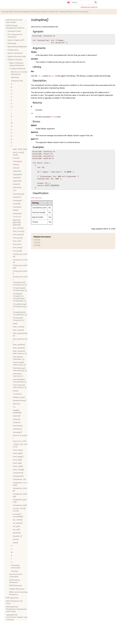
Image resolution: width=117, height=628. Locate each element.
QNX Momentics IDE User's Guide (14, 21)
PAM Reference (15, 585)
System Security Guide (17, 56)
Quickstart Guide (14, 31)
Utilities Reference (16, 589)
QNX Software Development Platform (23, 12)
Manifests (15, 77)
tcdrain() (37, 240)
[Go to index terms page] (67, 3)
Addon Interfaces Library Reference (16, 64)
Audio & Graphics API (16, 40)
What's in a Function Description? (19, 73)
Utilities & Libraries (48, 12)
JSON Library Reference (14, 581)
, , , (19, 297)
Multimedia (12, 43)
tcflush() (37, 245)
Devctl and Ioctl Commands (15, 575)
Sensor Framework (15, 53)
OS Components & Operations (15, 35)
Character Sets (17, 81)
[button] (5, 20)
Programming (13, 50)
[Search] (95, 2)
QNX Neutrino (36, 198)
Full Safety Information (15, 566)
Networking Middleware (17, 46)
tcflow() (37, 242)
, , (20, 149)
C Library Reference (66, 12)
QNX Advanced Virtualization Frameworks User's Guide (16, 609)
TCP (14, 190)
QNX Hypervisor (12, 598)
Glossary (14, 571)
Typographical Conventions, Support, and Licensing (16, 617)
